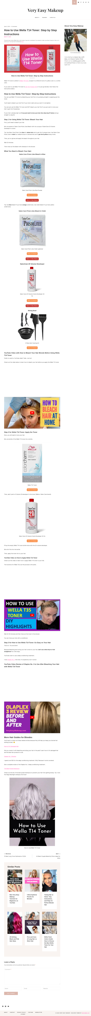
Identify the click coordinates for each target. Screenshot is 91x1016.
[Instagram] (83, 2)
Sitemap (23, 1014)
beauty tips (77, 57)
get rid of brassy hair (31, 86)
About (6, 1012)
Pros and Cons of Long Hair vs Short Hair (32, 939)
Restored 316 (85, 1012)
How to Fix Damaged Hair (11, 746)
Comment (8, 969)
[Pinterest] (86, 2)
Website (45, 988)
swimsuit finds (71, 63)
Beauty (6, 36)
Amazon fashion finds (76, 59)
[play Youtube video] (32, 413)
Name (6, 988)
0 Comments (14, 26)
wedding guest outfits (79, 61)
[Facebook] (81, 2)
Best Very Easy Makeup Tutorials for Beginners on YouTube (14, 899)
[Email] (88, 2)
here (23, 41)
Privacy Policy (21, 1012)
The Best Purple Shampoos (11, 768)
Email (25, 988)
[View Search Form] (74, 2)
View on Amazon (32, 195)
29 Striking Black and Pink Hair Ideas (14, 939)
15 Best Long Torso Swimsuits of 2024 (15, 855)
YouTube (30, 1012)
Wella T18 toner (24, 80)
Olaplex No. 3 (11, 659)
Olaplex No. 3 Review (10, 756)
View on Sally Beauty (32, 200)
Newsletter (38, 1012)
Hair (10, 36)
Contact (12, 1012)
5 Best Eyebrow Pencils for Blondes (32, 897)
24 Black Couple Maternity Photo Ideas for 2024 (48, 856)
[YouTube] (78, 2)
